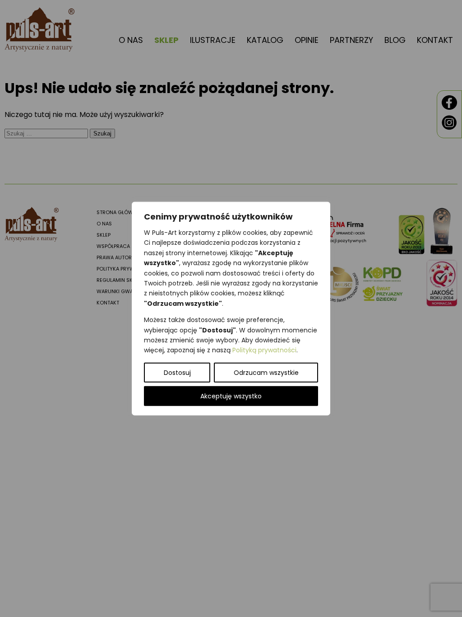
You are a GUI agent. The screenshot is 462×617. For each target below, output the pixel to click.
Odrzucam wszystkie (266, 372)
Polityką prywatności (264, 350)
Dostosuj (177, 372)
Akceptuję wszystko (231, 395)
